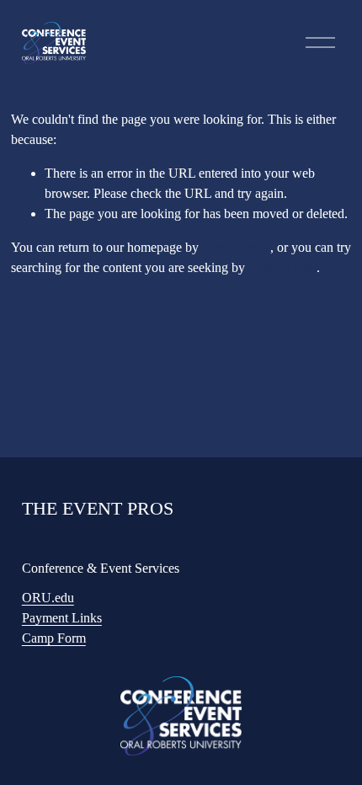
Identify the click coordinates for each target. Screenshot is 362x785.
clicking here (236, 247)
